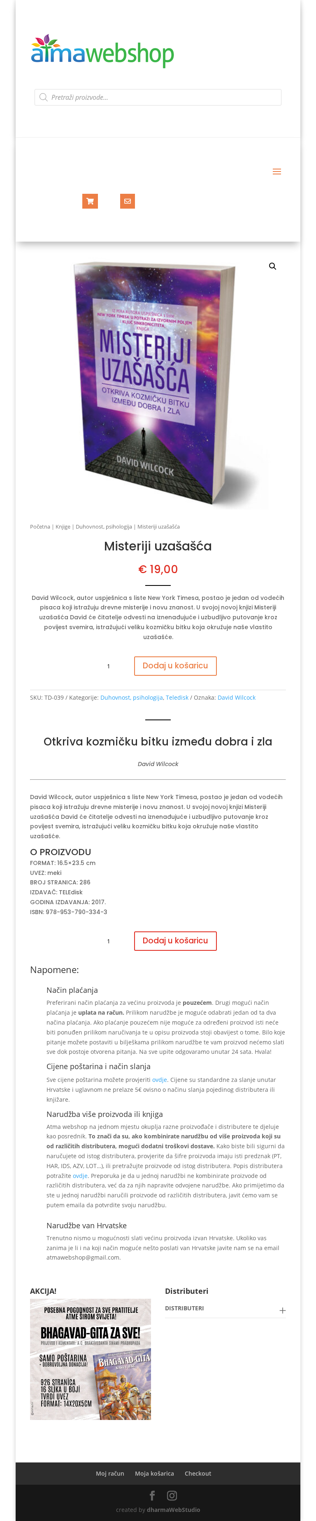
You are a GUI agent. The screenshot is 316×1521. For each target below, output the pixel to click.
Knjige (63, 526)
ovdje (159, 1080)
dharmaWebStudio (173, 1510)
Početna (40, 526)
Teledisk (177, 697)
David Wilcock (237, 697)
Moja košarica (154, 1473)
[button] (272, 266)
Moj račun (110, 1473)
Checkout (198, 1473)
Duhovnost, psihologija (104, 526)
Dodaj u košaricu (175, 665)
